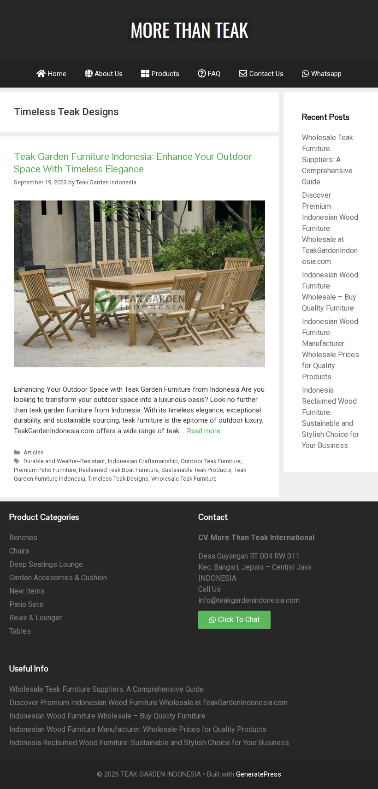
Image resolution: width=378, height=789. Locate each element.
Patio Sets (26, 604)
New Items (27, 591)
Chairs (19, 551)
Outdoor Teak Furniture (211, 461)
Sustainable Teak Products (196, 469)
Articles (34, 452)
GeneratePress (258, 774)
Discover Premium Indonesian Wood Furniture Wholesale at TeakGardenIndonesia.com (148, 702)
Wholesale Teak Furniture (184, 478)
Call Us (209, 589)
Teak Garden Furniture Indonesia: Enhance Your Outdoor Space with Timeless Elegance (133, 162)
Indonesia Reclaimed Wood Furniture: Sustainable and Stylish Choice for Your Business (149, 742)
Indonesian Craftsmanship (143, 461)
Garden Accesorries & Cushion (58, 577)
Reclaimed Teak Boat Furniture (119, 469)
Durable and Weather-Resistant (64, 461)
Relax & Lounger (35, 617)
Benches (23, 537)
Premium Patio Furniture (45, 469)
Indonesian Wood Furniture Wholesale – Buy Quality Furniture (107, 716)
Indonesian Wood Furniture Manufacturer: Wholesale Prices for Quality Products (137, 729)
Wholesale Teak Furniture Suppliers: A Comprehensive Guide (327, 159)
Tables (20, 631)
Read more (203, 431)
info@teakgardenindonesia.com (249, 600)
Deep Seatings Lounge (46, 564)
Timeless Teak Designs (118, 478)
